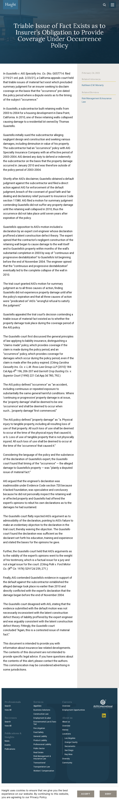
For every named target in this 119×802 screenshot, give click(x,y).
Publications (10, 749)
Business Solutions (41, 710)
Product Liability (40, 740)
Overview (66, 706)
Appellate (37, 706)
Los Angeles (70, 738)
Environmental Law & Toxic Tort (44, 723)
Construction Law (40, 714)
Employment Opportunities (73, 710)
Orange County (71, 742)
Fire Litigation (39, 728)
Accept (85, 794)
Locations (66, 734)
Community (67, 763)
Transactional (39, 763)
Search (8, 706)
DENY (108, 794)
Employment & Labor (42, 718)
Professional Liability (42, 744)
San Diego (69, 750)
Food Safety (38, 732)
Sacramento (70, 746)
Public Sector (39, 748)
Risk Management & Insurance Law (42, 757)
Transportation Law (41, 767)
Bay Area (68, 754)
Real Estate (38, 752)
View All (8, 710)
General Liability (40, 736)
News (7, 741)
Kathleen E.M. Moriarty (93, 85)
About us (66, 722)
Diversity (66, 759)
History (65, 730)
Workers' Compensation (43, 771)
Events (8, 745)
